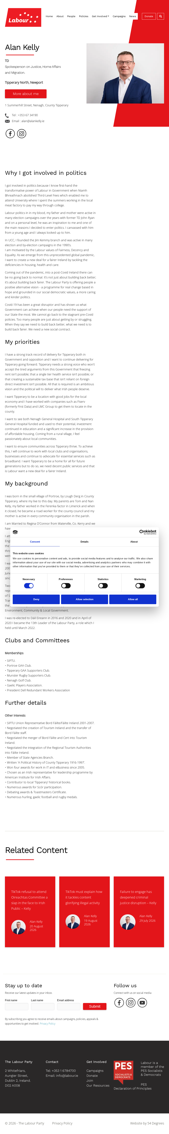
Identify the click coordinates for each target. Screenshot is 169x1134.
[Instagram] (130, 1003)
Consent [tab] (35, 541)
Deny (36, 599)
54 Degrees (155, 1123)
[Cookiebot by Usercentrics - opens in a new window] (141, 532)
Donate (149, 16)
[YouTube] (142, 1003)
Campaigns (119, 16)
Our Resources (97, 1085)
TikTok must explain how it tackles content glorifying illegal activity (84, 897)
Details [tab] (85, 541)
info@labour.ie (67, 1076)
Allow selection (84, 599)
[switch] (66, 585)
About (60, 16)
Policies (83, 16)
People (71, 16)
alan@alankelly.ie (32, 121)
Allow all (133, 599)
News (132, 16)
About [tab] (134, 541)
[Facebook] (119, 1003)
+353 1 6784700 (64, 1071)
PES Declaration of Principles (133, 1086)
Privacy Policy (47, 1023)
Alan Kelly (36, 922)
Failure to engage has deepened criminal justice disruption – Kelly (138, 897)
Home (49, 16)
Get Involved (99, 16)
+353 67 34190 (28, 115)
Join (89, 1080)
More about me (26, 94)
